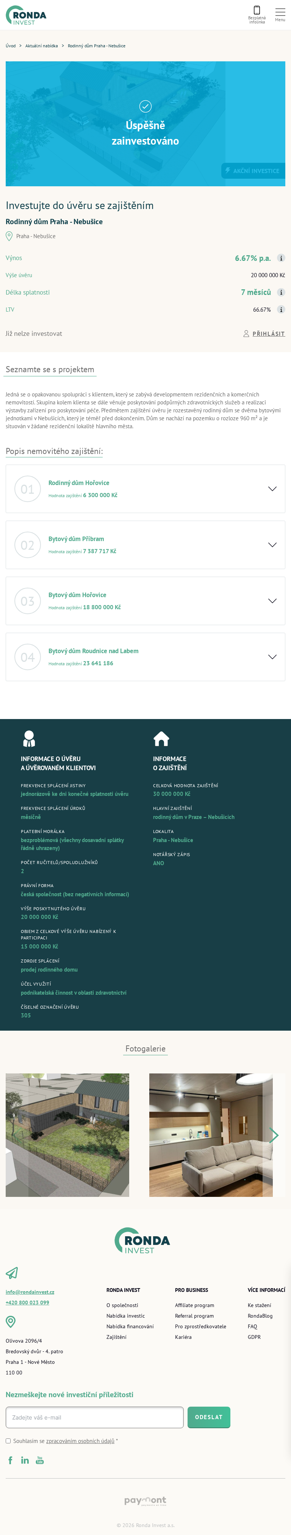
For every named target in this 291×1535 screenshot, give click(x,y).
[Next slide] (274, 1135)
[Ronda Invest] (28, 14)
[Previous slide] (17, 1135)
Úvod (11, 45)
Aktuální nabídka (41, 45)
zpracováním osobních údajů (80, 1441)
